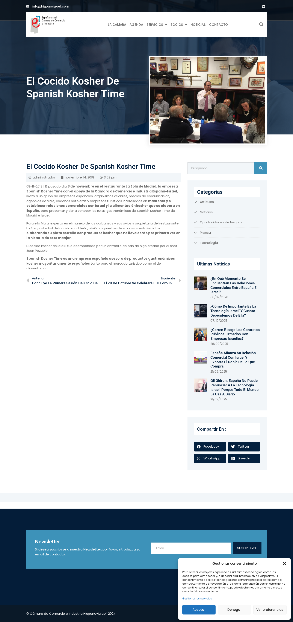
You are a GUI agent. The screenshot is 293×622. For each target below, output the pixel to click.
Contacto (218, 24)
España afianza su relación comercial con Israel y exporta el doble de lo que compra (233, 359)
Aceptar (199, 609)
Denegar (234, 609)
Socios (177, 24)
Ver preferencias (270, 609)
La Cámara (117, 24)
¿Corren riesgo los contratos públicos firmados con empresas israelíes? (235, 334)
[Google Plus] (263, 6)
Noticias (198, 24)
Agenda (136, 24)
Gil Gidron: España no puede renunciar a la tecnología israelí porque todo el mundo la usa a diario (234, 387)
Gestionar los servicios (197, 598)
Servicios (154, 24)
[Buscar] (260, 168)
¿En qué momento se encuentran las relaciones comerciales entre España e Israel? (233, 285)
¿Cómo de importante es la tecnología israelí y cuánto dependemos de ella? (233, 310)
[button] (284, 563)
